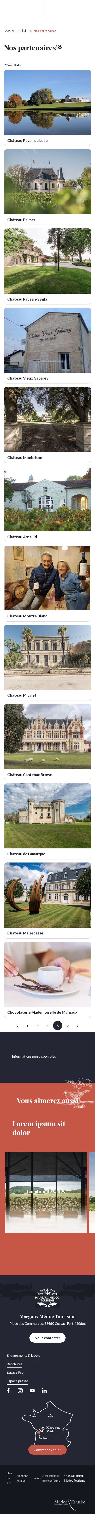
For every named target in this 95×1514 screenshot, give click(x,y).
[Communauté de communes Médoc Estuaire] (69, 1502)
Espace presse (17, 1381)
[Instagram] (20, 1391)
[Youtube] (32, 1391)
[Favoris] (66, 6)
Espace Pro (15, 1372)
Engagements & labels (23, 1355)
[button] (53, 7)
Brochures (14, 1364)
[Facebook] (10, 1391)
